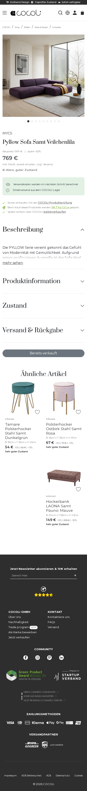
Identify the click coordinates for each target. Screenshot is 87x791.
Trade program (22, 627)
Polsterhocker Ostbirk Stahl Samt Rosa (64, 428)
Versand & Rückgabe (33, 330)
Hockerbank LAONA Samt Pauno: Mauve (59, 506)
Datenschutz (63, 775)
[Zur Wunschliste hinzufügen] (37, 412)
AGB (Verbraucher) (31, 775)
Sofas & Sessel (41, 27)
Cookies (79, 775)
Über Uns (14, 617)
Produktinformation (31, 281)
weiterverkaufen (54, 211)
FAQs (51, 622)
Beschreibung (23, 229)
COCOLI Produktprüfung (55, 202)
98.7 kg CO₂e (60, 207)
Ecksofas (56, 27)
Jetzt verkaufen (19, 637)
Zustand (15, 306)
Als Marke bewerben (22, 632)
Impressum (10, 775)
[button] (4, 13)
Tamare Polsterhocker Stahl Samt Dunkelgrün (18, 431)
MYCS (7, 133)
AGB (48, 775)
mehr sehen (13, 263)
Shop (17, 27)
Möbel (27, 27)
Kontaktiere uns (58, 617)
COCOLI (6, 27)
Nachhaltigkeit (18, 622)
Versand (53, 627)
